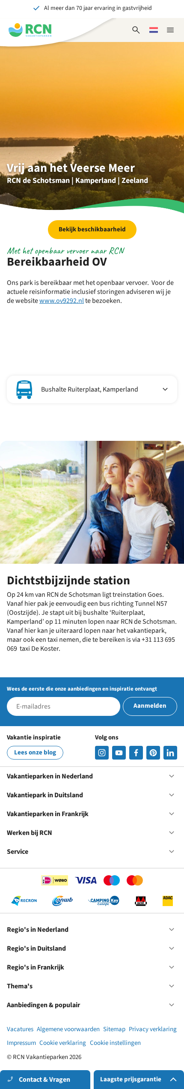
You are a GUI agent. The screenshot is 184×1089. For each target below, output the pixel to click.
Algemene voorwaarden (68, 1029)
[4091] (170, 753)
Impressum (21, 1042)
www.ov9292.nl (61, 300)
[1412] (119, 753)
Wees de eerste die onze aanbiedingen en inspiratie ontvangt (82, 689)
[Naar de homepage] (30, 30)
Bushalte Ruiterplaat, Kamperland (89, 389)
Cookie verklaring (62, 1042)
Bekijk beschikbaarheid (92, 229)
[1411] (136, 753)
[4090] (153, 753)
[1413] (102, 753)
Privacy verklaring (153, 1029)
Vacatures (20, 1029)
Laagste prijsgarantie (130, 1079)
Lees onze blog (35, 752)
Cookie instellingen (115, 1042)
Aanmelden (150, 705)
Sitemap (114, 1029)
